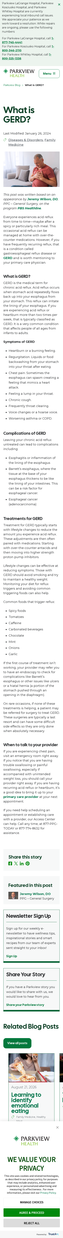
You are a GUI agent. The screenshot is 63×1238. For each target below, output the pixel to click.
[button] (57, 1127)
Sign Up (11, 956)
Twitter (16, 863)
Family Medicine (25, 1116)
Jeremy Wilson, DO (42, 199)
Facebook (10, 863)
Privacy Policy (48, 1192)
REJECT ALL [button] (31, 1223)
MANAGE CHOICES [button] (31, 1202)
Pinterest (28, 863)
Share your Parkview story (25, 1005)
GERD (7, 258)
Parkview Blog (11, 85)
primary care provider (20, 797)
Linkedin (22, 863)
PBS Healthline (29, 208)
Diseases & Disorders (25, 140)
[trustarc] (53, 1234)
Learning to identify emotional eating (26, 1103)
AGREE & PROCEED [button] (31, 1213)
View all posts (17, 1043)
